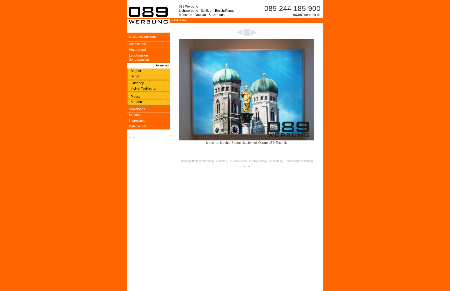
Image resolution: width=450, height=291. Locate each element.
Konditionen (137, 44)
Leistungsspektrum (142, 37)
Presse (136, 96)
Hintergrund (137, 50)
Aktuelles (162, 65)
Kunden (136, 102)
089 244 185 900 (292, 8)
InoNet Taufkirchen (144, 88)
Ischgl (135, 76)
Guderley (137, 83)
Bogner (136, 71)
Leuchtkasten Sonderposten (139, 57)
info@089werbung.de (305, 15)
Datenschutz (138, 126)
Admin (132, 137)
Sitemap (135, 115)
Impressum (137, 120)
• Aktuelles (178, 20)
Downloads (137, 109)
